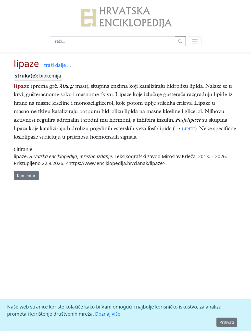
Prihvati (227, 322)
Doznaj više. (108, 313)
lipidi (188, 129)
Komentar (26, 175)
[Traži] (180, 41)
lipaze (26, 63)
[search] (194, 41)
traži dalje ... (57, 65)
